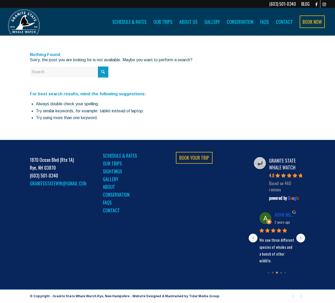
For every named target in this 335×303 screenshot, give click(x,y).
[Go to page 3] (281, 273)
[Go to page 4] (285, 272)
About (109, 186)
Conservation (116, 194)
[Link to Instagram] (324, 4)
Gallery (110, 179)
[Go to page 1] (273, 273)
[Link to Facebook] (316, 4)
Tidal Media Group (204, 296)
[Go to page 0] (268, 272)
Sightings (112, 171)
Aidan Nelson (285, 215)
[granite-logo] (24, 21)
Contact (111, 210)
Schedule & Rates (120, 155)
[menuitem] (304, 4)
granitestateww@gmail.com (58, 183)
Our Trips (112, 163)
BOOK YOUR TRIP (194, 157)
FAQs (107, 202)
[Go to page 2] (277, 273)
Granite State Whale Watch (282, 164)
